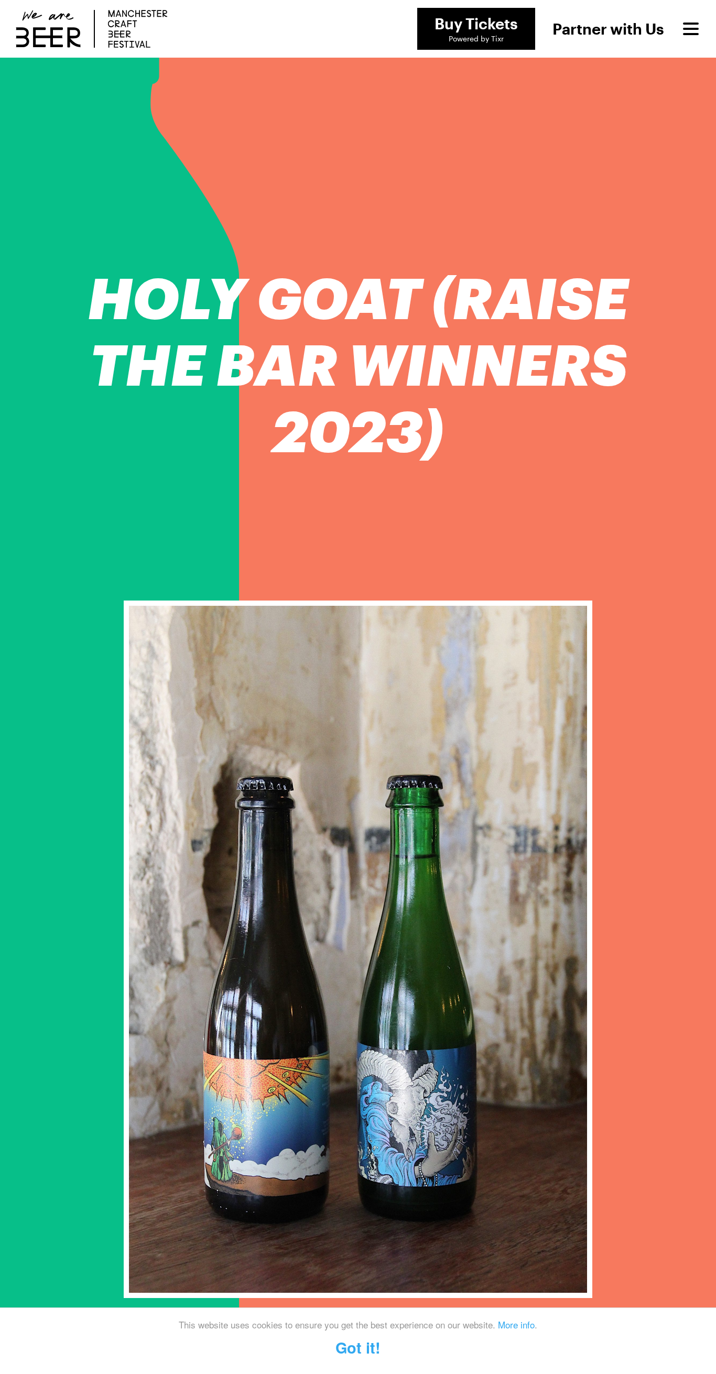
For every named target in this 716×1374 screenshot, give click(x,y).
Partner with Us (608, 29)
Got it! (358, 1347)
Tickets (476, 29)
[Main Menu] (690, 29)
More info (516, 1324)
